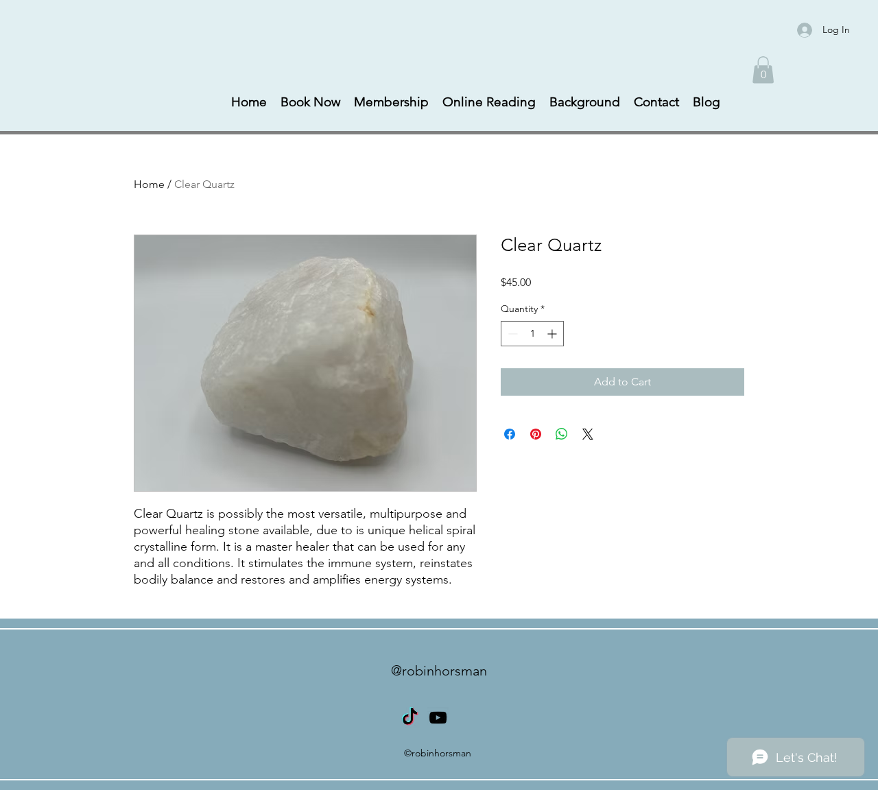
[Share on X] (588, 434)
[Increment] (553, 334)
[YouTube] (438, 717)
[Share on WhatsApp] (562, 434)
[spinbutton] (532, 334)
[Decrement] (511, 334)
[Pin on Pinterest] (535, 434)
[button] (763, 69)
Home (149, 184)
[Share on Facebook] (509, 434)
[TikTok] (409, 717)
